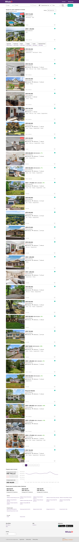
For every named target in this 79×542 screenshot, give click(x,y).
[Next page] (38, 465)
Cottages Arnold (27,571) (50, 509)
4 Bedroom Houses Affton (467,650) (66, 497)
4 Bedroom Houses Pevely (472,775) (13, 497)
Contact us (34, 524)
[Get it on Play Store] (62, 526)
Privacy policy (35, 539)
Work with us (8, 524)
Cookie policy (28, 539)
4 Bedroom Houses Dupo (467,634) (26, 500)
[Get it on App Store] (69, 526)
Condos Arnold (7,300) (63, 509)
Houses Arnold (22, 516)
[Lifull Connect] (68, 540)
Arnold (8, 516)
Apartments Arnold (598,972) (12, 509)
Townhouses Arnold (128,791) (25, 509)
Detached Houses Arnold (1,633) (12, 510)
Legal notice (22, 539)
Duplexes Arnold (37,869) (37, 509)
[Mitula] (9, 1)
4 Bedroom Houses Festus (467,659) (52, 497)
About (7, 526)
